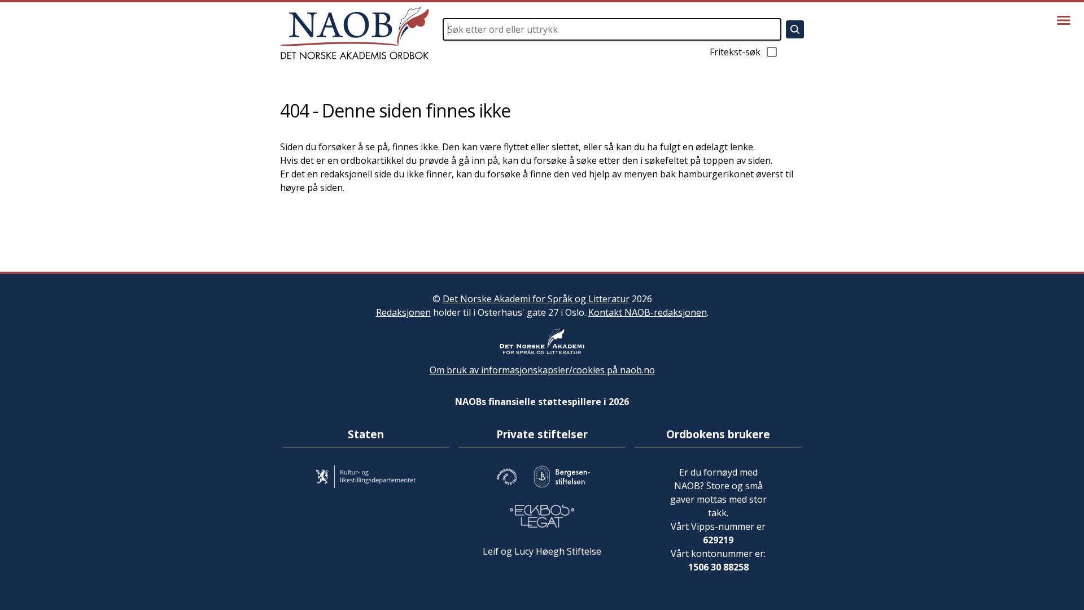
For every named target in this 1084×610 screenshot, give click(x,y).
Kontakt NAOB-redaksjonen (647, 312)
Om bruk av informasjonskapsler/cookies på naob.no (542, 370)
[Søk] (795, 29)
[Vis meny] (1063, 20)
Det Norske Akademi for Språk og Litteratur (536, 299)
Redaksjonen (403, 312)
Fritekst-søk (735, 52)
